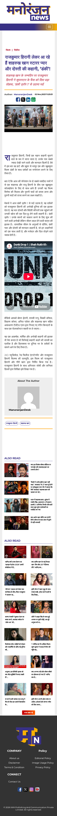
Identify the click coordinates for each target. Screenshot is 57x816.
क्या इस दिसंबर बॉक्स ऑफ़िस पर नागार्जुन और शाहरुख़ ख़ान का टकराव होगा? (41, 467)
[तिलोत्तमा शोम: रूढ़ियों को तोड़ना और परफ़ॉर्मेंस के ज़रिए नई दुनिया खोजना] (15, 634)
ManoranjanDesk (23, 94)
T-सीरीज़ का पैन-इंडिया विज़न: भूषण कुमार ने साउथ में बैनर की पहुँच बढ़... (41, 647)
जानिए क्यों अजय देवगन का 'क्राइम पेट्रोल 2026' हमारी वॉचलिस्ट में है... (14, 564)
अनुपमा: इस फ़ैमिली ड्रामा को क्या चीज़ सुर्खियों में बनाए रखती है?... (14, 674)
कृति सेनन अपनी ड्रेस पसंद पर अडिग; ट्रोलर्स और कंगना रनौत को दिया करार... (41, 702)
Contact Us (14, 781)
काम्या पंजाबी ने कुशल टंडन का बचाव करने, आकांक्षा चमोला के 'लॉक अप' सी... (14, 619)
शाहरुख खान (25, 423)
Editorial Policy (43, 758)
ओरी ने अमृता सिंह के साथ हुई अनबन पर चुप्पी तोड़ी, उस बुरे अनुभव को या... (40, 619)
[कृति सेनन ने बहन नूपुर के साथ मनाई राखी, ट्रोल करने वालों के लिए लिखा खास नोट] (42, 579)
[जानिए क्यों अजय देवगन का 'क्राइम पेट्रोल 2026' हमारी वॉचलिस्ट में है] (15, 552)
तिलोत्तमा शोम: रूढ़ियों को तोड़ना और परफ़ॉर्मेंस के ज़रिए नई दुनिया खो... (15, 647)
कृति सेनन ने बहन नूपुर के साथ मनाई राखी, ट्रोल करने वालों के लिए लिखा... (41, 592)
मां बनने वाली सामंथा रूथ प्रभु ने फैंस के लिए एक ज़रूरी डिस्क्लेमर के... (15, 702)
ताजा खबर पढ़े (28, 712)
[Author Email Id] (33, 410)
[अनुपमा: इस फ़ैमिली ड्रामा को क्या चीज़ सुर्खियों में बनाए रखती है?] (15, 661)
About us (14, 758)
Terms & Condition (14, 767)
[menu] (49, 26)
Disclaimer (14, 762)
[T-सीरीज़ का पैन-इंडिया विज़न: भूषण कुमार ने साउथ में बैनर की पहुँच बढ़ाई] (42, 634)
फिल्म (8, 50)
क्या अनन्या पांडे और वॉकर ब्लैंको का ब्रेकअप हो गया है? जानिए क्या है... (41, 674)
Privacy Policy (42, 767)
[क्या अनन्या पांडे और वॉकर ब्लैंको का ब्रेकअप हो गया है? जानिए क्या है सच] (42, 661)
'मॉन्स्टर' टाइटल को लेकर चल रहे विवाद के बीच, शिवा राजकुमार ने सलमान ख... (15, 592)
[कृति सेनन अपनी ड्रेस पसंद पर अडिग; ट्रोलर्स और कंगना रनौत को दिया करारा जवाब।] (42, 689)
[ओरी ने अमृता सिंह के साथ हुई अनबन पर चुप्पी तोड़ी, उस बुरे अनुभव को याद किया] (42, 607)
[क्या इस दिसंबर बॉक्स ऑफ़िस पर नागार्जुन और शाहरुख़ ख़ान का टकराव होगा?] (16, 470)
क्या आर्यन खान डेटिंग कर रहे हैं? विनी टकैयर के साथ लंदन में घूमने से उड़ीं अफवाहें (41, 519)
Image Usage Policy (43, 762)
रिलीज (16, 50)
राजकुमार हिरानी (11, 423)
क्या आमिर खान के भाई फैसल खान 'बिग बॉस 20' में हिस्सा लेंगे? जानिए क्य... (40, 564)
